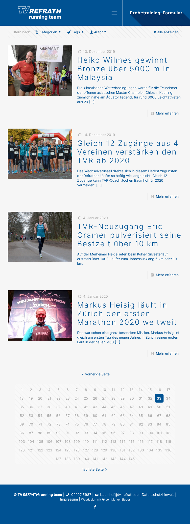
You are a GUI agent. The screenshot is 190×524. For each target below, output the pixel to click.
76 (86, 424)
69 (22, 424)
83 (150, 424)
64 (131, 415)
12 (122, 390)
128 (95, 450)
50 (159, 407)
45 (113, 407)
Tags (76, 32)
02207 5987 (81, 494)
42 (86, 407)
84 (159, 424)
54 (40, 415)
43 (95, 407)
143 (113, 459)
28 (113, 398)
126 (77, 450)
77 (95, 424)
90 (58, 433)
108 (68, 441)
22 (58, 398)
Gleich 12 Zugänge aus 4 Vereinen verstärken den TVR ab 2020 (128, 152)
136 (168, 450)
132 (132, 450)
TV (28, 494)
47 (132, 407)
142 (104, 459)
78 (104, 424)
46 (122, 407)
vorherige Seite (97, 374)
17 (168, 390)
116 (141, 441)
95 (104, 433)
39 (58, 407)
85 (168, 424)
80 (122, 424)
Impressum (69, 499)
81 (132, 424)
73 (58, 424)
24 (77, 398)
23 (68, 398)
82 (141, 424)
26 (95, 398)
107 (58, 441)
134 (150, 450)
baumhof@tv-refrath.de (119, 494)
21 (49, 398)
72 (49, 424)
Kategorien (48, 32)
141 (95, 459)
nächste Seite (93, 469)
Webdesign (88, 499)
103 (22, 441)
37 (40, 407)
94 (95, 433)
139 (77, 459)
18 (22, 398)
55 (49, 415)
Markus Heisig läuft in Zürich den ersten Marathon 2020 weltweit (127, 313)
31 (141, 398)
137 (58, 459)
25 (86, 398)
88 (40, 433)
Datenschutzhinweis (158, 494)
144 (122, 459)
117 (150, 441)
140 (86, 459)
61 (104, 415)
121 (31, 450)
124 (58, 450)
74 (68, 424)
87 (31, 433)
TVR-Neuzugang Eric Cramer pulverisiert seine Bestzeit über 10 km (129, 235)
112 (104, 441)
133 (141, 450)
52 (22, 415)
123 (49, 450)
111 (95, 441)
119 (168, 441)
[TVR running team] (39, 13)
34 (168, 398)
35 (22, 407)
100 (150, 433)
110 (86, 441)
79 (113, 424)
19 (31, 398)
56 (58, 415)
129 (104, 450)
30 (131, 398)
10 (104, 390)
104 (31, 441)
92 (77, 433)
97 (122, 433)
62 (113, 415)
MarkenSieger (120, 499)
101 (159, 433)
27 (104, 398)
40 (67, 407)
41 (77, 407)
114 (122, 441)
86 (22, 433)
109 (77, 441)
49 (150, 407)
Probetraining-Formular (156, 12)
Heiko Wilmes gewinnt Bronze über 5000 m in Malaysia (123, 69)
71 (40, 424)
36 (31, 407)
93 (86, 433)
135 (159, 450)
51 (168, 407)
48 (141, 407)
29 (122, 398)
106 (49, 441)
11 (113, 390)
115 (132, 441)
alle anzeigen (168, 32)
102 (168, 433)
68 (168, 415)
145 (132, 459)
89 (49, 433)
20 (40, 398)
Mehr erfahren (167, 113)
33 (159, 398)
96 (113, 433)
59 (86, 415)
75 (77, 424)
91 (68, 433)
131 (122, 450)
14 (141, 390)
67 (159, 415)
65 (141, 415)
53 (31, 415)
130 (113, 450)
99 (141, 433)
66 (150, 415)
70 (31, 424)
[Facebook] (95, 507)
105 (40, 441)
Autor (98, 32)
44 (104, 407)
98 (131, 433)
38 (49, 407)
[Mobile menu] (114, 13)
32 (150, 398)
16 (159, 390)
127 (86, 450)
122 (40, 450)
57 (68, 415)
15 (150, 390)
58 (76, 415)
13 (132, 390)
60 (95, 415)
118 (159, 441)
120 (22, 450)
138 (68, 459)
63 (122, 415)
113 (113, 441)
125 (68, 450)
